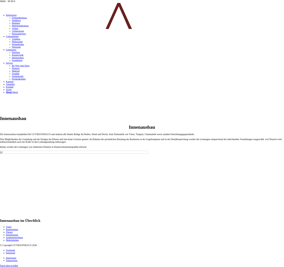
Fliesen (9, 232)
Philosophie (17, 41)
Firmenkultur (18, 44)
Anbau (15, 28)
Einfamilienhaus (19, 18)
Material (16, 71)
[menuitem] (148, 34)
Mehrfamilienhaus (20, 26)
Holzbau (16, 52)
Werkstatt (16, 47)
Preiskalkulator (19, 79)
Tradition (16, 39)
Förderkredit (17, 76)
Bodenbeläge (12, 229)
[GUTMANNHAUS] (142, 28)
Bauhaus (16, 23)
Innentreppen (12, 235)
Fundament (17, 60)
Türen (9, 227)
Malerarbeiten (12, 240)
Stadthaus (16, 20)
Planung (16, 68)
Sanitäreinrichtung (14, 237)
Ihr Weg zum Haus (20, 65)
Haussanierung (19, 34)
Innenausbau (18, 57)
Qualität (15, 73)
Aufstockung (18, 31)
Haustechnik (18, 55)
